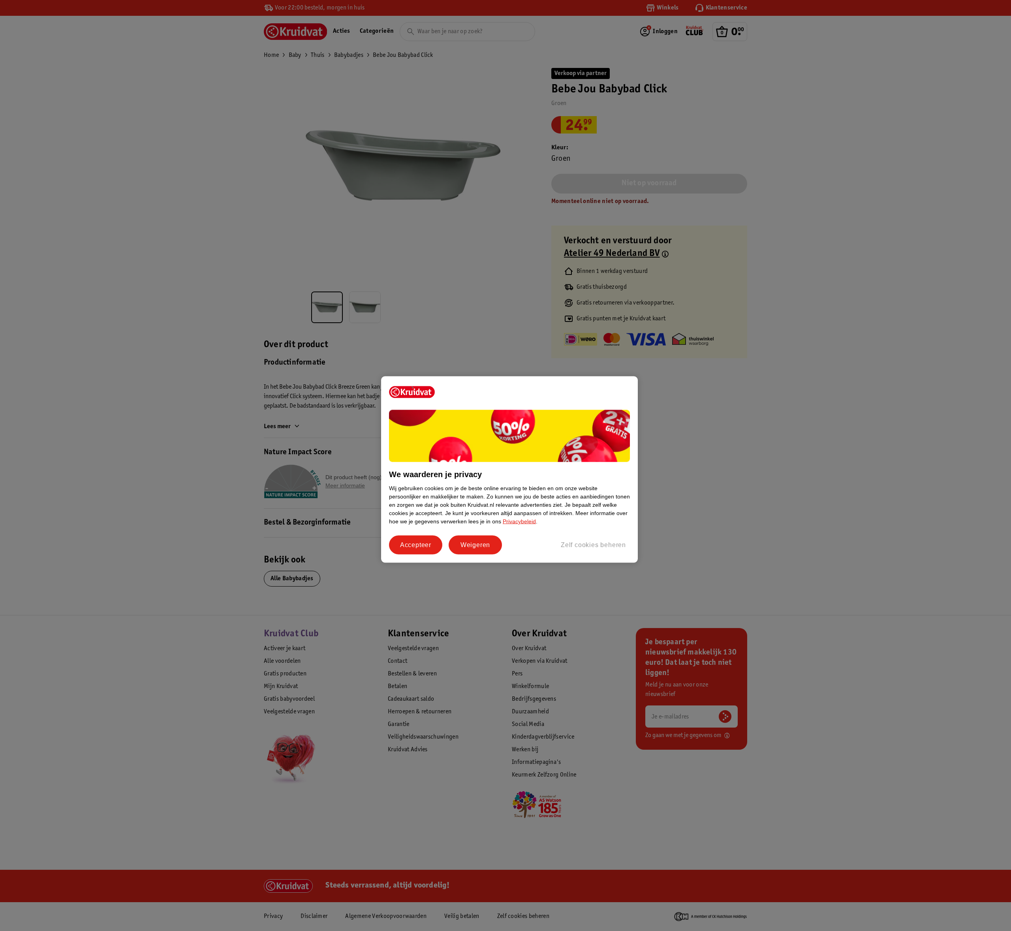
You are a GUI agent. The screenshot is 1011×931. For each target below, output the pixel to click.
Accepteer (415, 545)
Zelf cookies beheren (593, 545)
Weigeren (475, 545)
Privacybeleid (519, 521)
